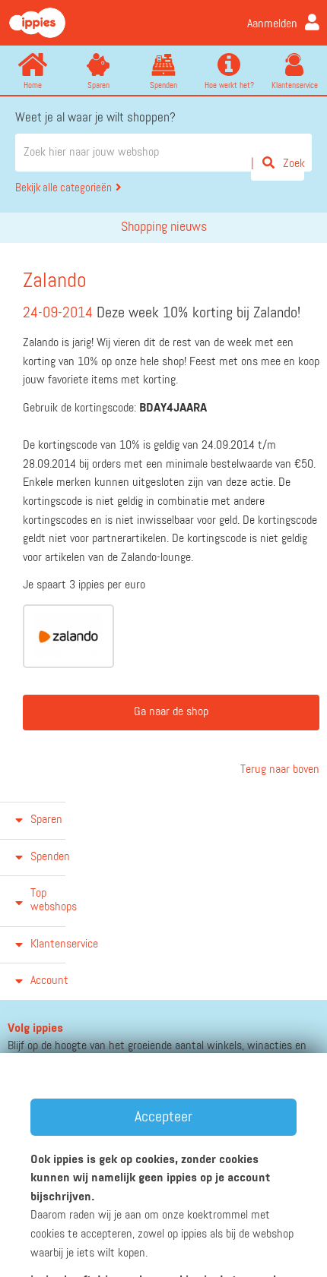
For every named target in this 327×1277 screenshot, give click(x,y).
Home (33, 85)
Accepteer (163, 1116)
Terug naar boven (278, 770)
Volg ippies (35, 1029)
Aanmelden (272, 24)
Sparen (98, 85)
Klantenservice (294, 85)
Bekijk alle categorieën (63, 188)
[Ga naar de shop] (68, 636)
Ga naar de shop (171, 712)
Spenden (163, 85)
